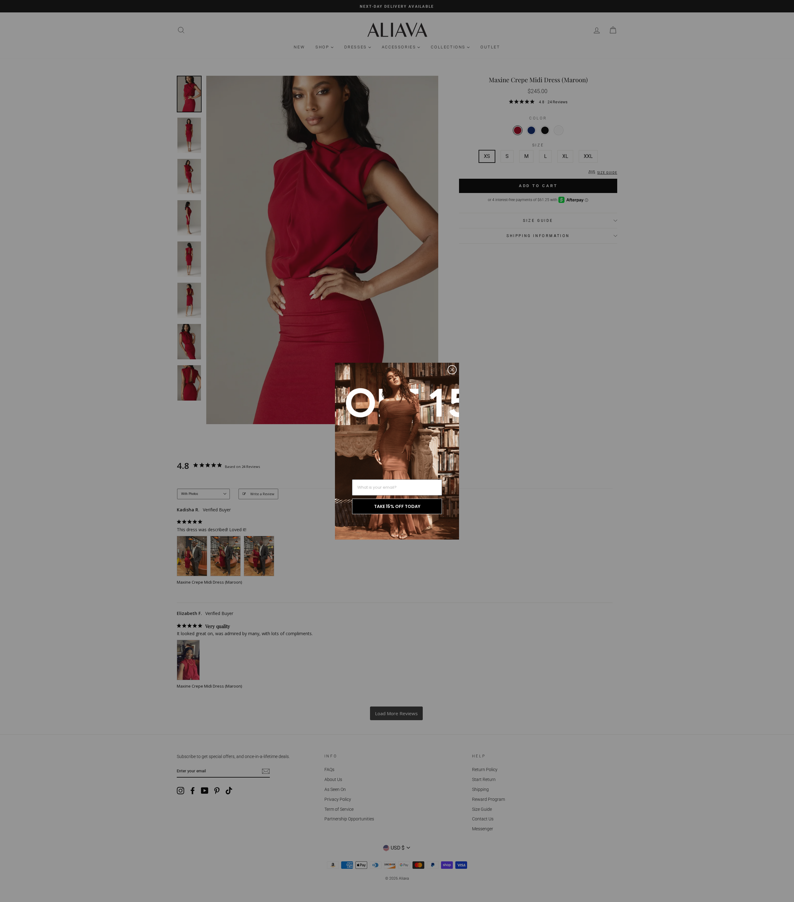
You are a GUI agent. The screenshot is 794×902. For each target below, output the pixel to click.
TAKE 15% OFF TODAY (397, 506)
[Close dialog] (452, 370)
